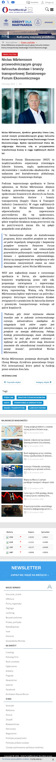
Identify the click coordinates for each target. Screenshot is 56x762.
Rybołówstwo (12, 626)
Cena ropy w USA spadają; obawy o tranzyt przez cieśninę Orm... (38, 494)
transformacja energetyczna (28, 403)
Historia (10, 636)
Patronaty (11, 728)
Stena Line (8, 397)
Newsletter (11, 680)
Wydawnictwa (12, 724)
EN (30, 9)
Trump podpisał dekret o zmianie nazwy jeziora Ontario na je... (38, 428)
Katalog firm (12, 656)
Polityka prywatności (16, 738)
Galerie (9, 684)
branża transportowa (14, 408)
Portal (9, 714)
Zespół (9, 719)
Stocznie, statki (13, 594)
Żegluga (10, 608)
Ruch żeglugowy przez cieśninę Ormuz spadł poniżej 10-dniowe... (38, 454)
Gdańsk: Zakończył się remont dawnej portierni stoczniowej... (37, 441)
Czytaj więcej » (36, 759)
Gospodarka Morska (15, 640)
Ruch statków (12, 661)
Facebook (10, 689)
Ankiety (9, 670)
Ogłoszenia (11, 666)
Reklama (10, 710)
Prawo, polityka (13, 622)
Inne (8, 631)
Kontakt (10, 705)
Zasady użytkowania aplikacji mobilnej (24, 747)
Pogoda (9, 675)
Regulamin (11, 733)
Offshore (10, 598)
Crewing (10, 652)
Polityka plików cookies (17, 742)
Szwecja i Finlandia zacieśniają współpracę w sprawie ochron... (38, 467)
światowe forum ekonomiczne (31, 397)
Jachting (10, 612)
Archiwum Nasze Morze (17, 694)
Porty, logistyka (13, 603)
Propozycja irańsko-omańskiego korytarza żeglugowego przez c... (38, 507)
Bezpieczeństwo (14, 617)
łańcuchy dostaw (37, 408)
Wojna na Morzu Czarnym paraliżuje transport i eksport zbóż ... (39, 482)
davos (6, 403)
